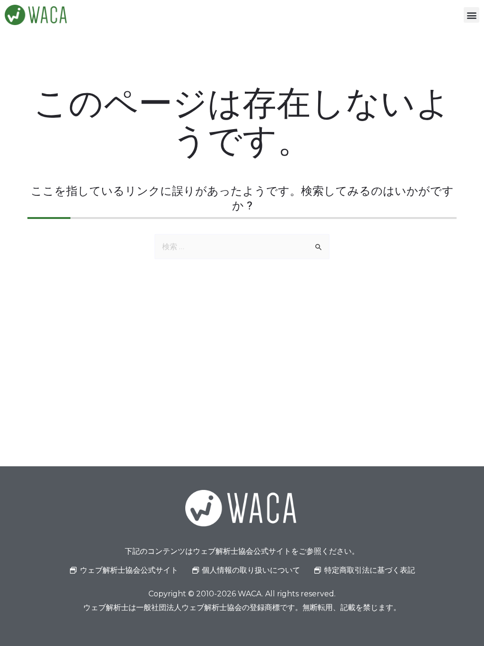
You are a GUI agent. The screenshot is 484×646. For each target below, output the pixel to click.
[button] (471, 15)
